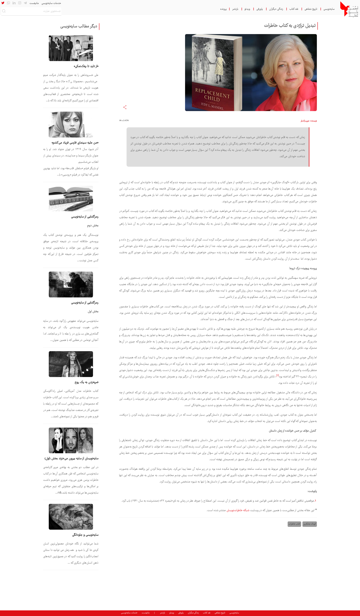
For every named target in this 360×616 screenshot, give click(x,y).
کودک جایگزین (309, 524)
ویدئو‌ (247, 9)
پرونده (223, 9)
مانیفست (34, 3)
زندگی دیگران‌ (276, 9)
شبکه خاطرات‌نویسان (237, 510)
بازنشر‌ (235, 9)
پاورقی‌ (259, 9)
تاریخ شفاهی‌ (310, 9)
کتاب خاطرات (294, 524)
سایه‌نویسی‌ (328, 9)
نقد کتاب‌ (293, 9)
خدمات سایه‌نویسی (51, 3)
